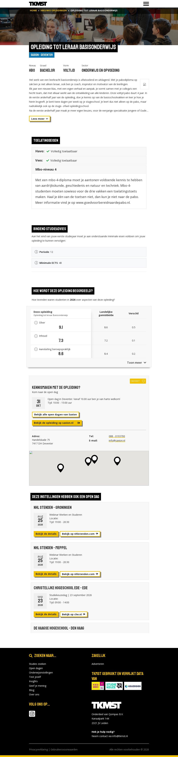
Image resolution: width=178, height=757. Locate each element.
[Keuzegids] (132, 685)
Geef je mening (37, 685)
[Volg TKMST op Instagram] (32, 715)
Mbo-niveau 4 (45, 169)
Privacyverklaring (38, 749)
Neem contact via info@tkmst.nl (110, 736)
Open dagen (36, 668)
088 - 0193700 (117, 436)
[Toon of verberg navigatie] (145, 4)
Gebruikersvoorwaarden (64, 749)
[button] (117, 461)
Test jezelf (35, 677)
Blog (31, 690)
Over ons (34, 694)
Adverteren (98, 663)
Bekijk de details (46, 533)
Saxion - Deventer (42, 55)
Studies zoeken (37, 663)
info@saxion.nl (117, 440)
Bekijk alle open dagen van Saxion (55, 414)
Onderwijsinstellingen (41, 672)
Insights (33, 681)
